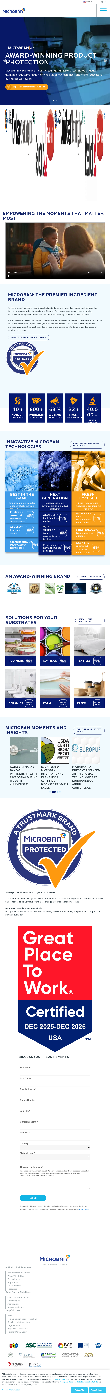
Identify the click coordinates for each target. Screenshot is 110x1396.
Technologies (14, 1279)
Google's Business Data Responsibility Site (79, 1382)
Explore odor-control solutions (29, 87)
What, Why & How (16, 1276)
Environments (14, 1286)
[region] (55, 1383)
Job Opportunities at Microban (22, 1319)
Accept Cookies (98, 1390)
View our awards (91, 577)
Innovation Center (16, 1307)
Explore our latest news (88, 730)
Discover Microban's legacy (28, 337)
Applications (13, 1283)
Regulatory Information (19, 1322)
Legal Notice (14, 1325)
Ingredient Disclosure (18, 1329)
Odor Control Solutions (17, 1292)
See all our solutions (86, 620)
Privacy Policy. (61, 1379)
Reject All (79, 1390)
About (10, 1316)
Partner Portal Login (17, 1332)
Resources (12, 1289)
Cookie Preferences (11, 1390)
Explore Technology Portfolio (86, 445)
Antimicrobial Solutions (18, 1267)
